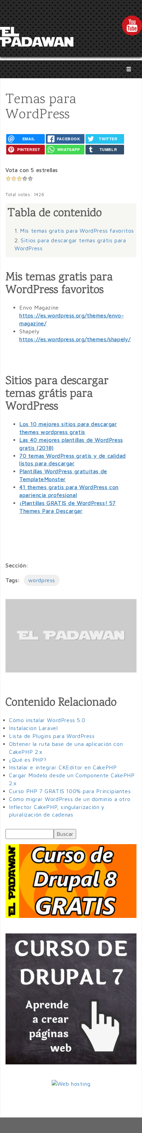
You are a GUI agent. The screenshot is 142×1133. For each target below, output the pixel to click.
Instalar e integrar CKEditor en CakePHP (62, 767)
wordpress (41, 580)
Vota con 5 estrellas (32, 170)
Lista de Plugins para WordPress (52, 736)
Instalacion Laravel (33, 728)
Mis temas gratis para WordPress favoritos (77, 230)
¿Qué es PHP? (27, 760)
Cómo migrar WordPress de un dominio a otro (69, 799)
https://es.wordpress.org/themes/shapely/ (75, 339)
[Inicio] (36, 39)
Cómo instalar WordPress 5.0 (47, 720)
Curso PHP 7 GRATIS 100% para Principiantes (70, 791)
